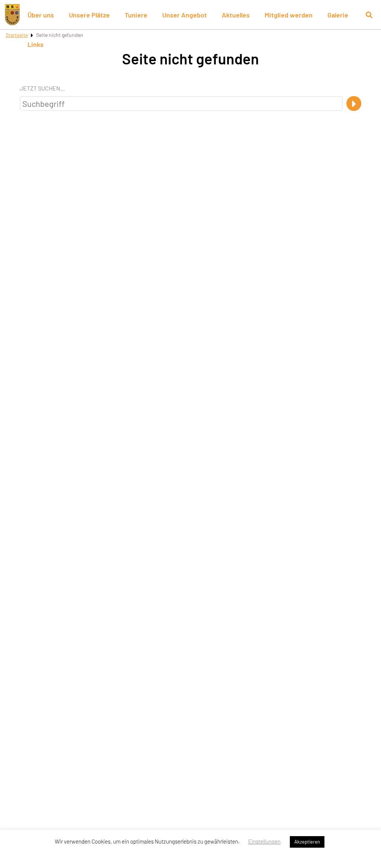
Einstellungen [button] (264, 841)
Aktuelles (236, 15)
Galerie (337, 15)
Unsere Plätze (89, 15)
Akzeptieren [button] (307, 842)
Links (36, 44)
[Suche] (353, 103)
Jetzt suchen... (42, 88)
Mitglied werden (289, 15)
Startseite (17, 35)
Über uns (41, 15)
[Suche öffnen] (369, 15)
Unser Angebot (184, 15)
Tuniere (136, 15)
